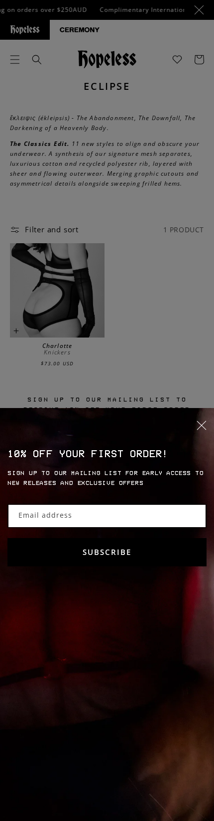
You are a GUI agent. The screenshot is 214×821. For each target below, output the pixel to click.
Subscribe (107, 552)
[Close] (107, 431)
